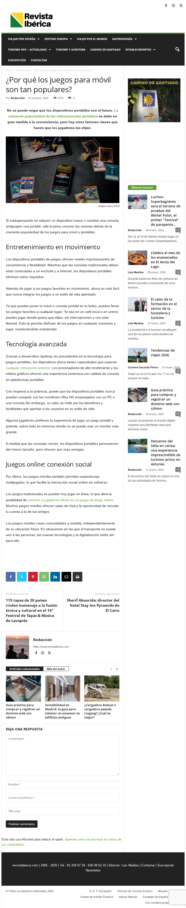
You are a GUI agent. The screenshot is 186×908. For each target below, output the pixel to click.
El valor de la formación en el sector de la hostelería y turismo (164, 308)
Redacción (18, 98)
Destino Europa (56, 39)
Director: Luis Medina (124, 865)
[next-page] (117, 669)
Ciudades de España (155, 897)
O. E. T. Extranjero (100, 891)
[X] (181, 5)
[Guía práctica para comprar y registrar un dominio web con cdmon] (23, 688)
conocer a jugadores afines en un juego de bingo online (70, 500)
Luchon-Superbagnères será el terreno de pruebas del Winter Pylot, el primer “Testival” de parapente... (165, 211)
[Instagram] (173, 5)
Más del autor (56, 669)
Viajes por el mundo (92, 39)
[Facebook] (166, 5)
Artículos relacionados (24, 669)
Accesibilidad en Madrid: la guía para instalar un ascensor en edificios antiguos (62, 711)
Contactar (39, 60)
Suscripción (17, 60)
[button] (177, 49)
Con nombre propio (157, 902)
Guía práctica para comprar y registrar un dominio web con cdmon (23, 711)
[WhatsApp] (44, 577)
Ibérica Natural (128, 897)
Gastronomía (122, 39)
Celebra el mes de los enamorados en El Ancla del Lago (165, 259)
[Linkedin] (55, 577)
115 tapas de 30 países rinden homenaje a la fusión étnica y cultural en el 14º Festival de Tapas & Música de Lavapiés (31, 610)
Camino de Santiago (105, 49)
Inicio (9, 70)
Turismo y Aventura (70, 49)
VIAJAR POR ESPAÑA (21, 39)
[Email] (66, 577)
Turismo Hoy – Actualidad (27, 49)
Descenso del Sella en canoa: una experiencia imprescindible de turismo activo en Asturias (165, 452)
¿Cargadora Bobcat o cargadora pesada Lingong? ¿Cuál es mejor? (100, 711)
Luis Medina (136, 272)
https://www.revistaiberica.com (51, 646)
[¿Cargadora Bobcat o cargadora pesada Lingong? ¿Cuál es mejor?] (101, 688)
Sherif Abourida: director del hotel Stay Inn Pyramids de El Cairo (93, 605)
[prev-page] (111, 669)
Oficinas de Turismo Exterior (135, 891)
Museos (163, 891)
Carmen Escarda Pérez (143, 367)
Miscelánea (23, 70)
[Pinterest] (33, 577)
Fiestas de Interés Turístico (96, 897)
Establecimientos (138, 49)
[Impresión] (77, 577)
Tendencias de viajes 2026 (163, 352)
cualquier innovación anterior (28, 368)
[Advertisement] (62, 556)
